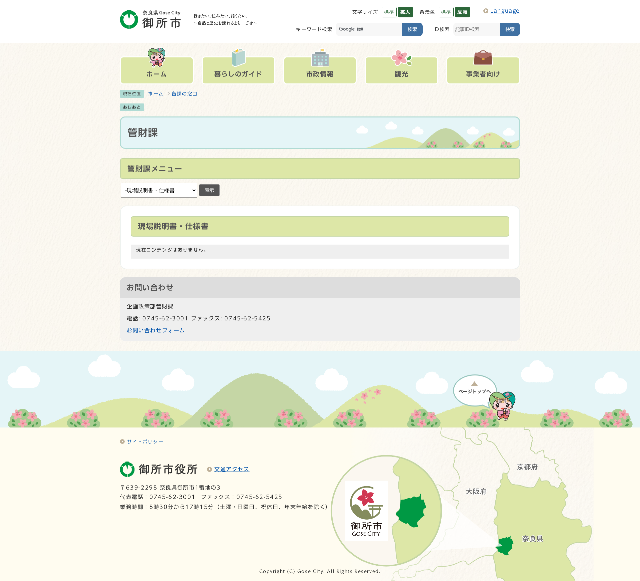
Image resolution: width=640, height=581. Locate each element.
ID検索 (441, 29)
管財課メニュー (154, 169)
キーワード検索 (314, 29)
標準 (389, 11)
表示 (209, 190)
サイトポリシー (145, 441)
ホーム (156, 93)
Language (505, 10)
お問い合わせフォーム (156, 330)
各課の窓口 (185, 93)
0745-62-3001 (172, 497)
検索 (412, 29)
